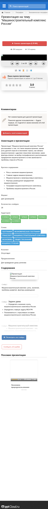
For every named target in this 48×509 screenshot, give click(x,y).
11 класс (16, 221)
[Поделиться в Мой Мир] (27, 70)
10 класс (6, 221)
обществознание (23, 239)
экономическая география (27, 231)
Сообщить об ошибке (12, 347)
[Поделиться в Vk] (19, 70)
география (7, 231)
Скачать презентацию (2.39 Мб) (26, 43)
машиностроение (10, 243)
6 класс (14, 217)
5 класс (5, 217)
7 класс (23, 217)
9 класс (42, 217)
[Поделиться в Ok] (23, 70)
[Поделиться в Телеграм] (31, 70)
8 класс (33, 217)
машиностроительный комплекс (30, 235)
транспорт (7, 235)
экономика (7, 239)
